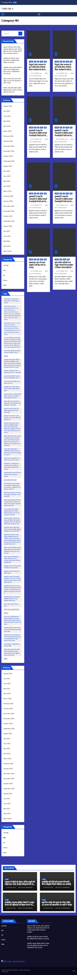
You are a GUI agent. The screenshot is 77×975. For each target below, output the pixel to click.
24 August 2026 (11, 908)
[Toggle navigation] (39, 14)
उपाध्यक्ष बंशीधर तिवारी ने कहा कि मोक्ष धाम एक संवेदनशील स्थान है (11, 377)
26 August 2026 (11, 887)
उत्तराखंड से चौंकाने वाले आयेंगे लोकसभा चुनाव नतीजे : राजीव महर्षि (12, 371)
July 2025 (6, 171)
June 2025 (7, 176)
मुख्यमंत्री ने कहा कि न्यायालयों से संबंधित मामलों (11, 572)
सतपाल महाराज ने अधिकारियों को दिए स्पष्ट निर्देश (11, 645)
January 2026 (8, 141)
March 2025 (7, 191)
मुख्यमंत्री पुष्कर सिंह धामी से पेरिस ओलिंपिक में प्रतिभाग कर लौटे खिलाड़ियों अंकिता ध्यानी (12, 598)
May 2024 (6, 241)
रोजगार (5, 280)
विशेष (4, 285)
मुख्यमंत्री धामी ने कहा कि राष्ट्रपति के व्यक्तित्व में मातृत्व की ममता (12, 567)
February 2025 (8, 196)
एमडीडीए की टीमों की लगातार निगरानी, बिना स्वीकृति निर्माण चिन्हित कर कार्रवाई (11, 60)
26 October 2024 (36, 73)
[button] (74, 14)
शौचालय (6, 613)
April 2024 (6, 246)
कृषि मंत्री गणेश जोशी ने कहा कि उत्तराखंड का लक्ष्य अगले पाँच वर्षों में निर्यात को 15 (12, 417)
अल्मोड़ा (6, 356)
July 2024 (6, 231)
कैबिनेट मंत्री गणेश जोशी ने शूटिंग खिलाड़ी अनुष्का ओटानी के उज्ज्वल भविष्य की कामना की (12, 90)
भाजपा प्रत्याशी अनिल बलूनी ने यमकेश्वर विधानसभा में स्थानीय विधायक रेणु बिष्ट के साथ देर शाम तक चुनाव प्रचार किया (11, 512)
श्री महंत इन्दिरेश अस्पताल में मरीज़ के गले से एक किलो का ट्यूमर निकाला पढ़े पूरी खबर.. (12, 629)
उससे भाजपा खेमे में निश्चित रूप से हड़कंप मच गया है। (12, 382)
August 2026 (7, 106)
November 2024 (8, 211)
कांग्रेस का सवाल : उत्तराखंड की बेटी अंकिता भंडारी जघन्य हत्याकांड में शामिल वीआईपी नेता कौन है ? (12, 396)
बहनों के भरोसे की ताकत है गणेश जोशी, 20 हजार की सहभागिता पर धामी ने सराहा (12, 81)
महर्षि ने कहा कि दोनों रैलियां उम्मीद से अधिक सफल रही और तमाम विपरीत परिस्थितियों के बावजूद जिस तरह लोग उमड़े (12, 550)
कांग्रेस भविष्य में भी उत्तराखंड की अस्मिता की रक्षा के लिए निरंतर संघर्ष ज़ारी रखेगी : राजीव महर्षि (12, 403)
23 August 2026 (48, 908)
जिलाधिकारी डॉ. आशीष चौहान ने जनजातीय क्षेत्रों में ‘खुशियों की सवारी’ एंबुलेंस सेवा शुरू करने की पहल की (11, 466)
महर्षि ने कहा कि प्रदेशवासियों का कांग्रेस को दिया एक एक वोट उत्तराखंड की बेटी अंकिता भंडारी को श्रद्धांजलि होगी (12, 559)
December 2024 (8, 206)
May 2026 (6, 121)
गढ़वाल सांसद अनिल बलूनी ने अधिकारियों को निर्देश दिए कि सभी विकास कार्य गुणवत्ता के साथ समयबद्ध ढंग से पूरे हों (12, 451)
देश (4, 275)
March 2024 (7, 251)
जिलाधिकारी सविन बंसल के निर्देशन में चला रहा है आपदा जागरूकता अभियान (12, 474)
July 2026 (6, 111)
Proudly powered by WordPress (10, 970)
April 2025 (6, 186)
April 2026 (6, 126)
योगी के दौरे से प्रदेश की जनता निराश (11, 605)
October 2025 (8, 156)
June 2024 (7, 236)
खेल (4, 270)
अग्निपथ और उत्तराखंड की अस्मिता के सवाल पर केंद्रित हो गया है (12, 351)
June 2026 (7, 116)
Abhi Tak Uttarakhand (25, 887)
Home (74, 971)
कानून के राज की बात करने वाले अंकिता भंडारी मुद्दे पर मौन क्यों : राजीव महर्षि (11, 410)
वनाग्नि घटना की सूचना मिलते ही (11, 609)
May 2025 (6, 181)
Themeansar (4, 971)
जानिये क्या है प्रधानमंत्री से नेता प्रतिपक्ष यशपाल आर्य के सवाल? (11, 459)
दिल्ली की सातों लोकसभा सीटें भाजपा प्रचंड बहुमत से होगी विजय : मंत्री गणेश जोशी (12, 494)
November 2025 (8, 151)
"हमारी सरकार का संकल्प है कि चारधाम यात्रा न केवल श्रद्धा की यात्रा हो (11, 301)
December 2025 (8, 146)
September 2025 (9, 161)
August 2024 (7, 226)
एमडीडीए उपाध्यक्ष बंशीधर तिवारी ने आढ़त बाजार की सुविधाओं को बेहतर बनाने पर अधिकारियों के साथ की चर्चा (19, 904)
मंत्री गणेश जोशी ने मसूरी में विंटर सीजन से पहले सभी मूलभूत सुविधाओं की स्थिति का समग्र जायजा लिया (12, 529)
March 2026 (7, 131)
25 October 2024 (62, 271)
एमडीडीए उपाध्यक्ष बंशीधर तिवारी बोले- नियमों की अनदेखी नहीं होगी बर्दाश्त (11, 388)
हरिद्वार (5, 658)
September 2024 (9, 221)
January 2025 (8, 201)
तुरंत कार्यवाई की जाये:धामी (10, 480)
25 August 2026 (48, 887)
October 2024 (8, 216)
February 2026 (8, 136)
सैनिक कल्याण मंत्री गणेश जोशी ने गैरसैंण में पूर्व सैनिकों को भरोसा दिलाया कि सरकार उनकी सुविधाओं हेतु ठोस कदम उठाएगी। (12, 652)
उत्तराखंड (5, 265)
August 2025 (7, 166)
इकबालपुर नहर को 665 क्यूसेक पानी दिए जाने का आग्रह (37, 265)
